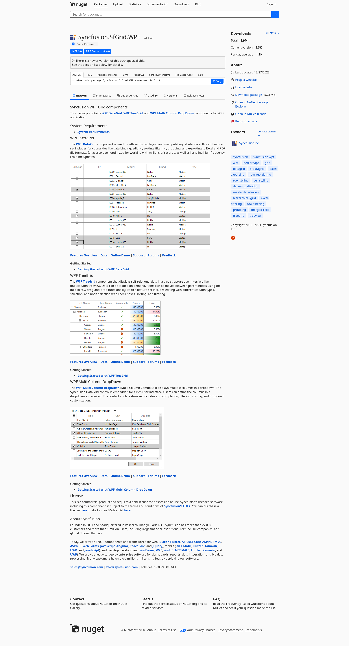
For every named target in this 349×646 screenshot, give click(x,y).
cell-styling (261, 180)
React (134, 546)
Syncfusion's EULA (177, 506)
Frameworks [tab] (103, 95)
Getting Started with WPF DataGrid (103, 269)
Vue (142, 546)
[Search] (275, 14)
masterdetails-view (246, 192)
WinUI (168, 550)
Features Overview (83, 255)
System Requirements (93, 132)
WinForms (147, 550)
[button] (217, 81)
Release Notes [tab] (195, 95)
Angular (122, 546)
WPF (159, 550)
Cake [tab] (200, 74)
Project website (246, 80)
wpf (235, 163)
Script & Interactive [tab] (159, 74)
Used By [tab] (152, 95)
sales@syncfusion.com (86, 567)
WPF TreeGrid (133, 113)
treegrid (238, 216)
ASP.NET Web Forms (84, 546)
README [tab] (81, 95)
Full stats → (272, 33)
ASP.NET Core (191, 542)
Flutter (175, 542)
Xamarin (210, 546)
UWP (73, 550)
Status (147, 599)
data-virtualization (245, 186)
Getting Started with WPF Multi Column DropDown (114, 490)
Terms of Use (167, 630)
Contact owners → (267, 133)
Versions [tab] (172, 95)
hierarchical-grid (244, 198)
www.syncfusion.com (122, 567)
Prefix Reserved (86, 44)
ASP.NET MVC (211, 542)
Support (139, 255)
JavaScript (107, 546)
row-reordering (260, 175)
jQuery (157, 546)
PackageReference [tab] (107, 74)
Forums (153, 255)
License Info (243, 87)
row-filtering (255, 204)
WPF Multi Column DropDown (172, 113)
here (83, 510)
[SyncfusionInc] (234, 143)
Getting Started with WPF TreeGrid (102, 376)
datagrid (239, 169)
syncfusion (240, 157)
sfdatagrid (257, 169)
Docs (104, 255)
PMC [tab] (89, 74)
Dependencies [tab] (129, 95)
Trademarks (253, 630)
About (151, 630)
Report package (246, 121)
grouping (239, 210)
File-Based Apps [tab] (184, 74)
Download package (248, 95)
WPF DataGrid (112, 113)
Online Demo (120, 255)
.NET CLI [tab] (76, 74)
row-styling (241, 180)
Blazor (164, 542)
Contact (77, 599)
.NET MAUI (183, 546)
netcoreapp (251, 163)
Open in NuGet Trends (250, 114)
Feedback (169, 255)
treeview (255, 216)
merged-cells (260, 210)
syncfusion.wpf (263, 157)
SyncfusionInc (249, 143)
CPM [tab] (125, 74)
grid (267, 163)
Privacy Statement (230, 630)
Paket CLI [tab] (139, 74)
